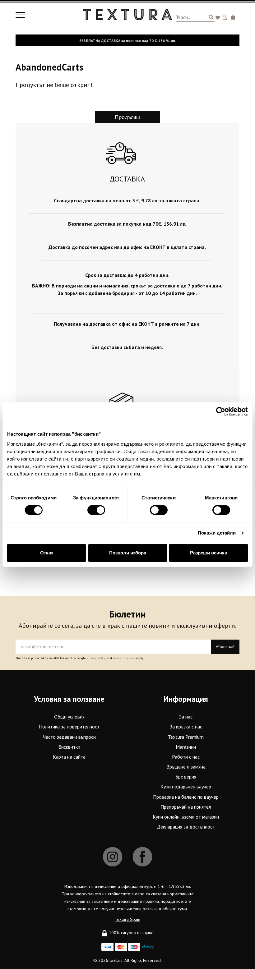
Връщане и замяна (186, 767)
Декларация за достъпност (186, 827)
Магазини (186, 747)
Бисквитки (69, 747)
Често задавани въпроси (69, 737)
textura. (116, 960)
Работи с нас (186, 757)
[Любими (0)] (219, 18)
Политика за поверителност (69, 726)
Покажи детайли (217, 532)
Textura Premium (186, 737)
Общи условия (69, 717)
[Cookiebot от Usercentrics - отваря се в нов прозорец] (220, 411)
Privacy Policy (96, 658)
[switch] (96, 510)
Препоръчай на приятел (185, 807)
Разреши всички (208, 552)
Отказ (46, 552)
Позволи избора (127, 552)
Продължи (127, 117)
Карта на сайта (69, 757)
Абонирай (225, 646)
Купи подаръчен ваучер (185, 786)
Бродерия (185, 777)
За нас (185, 717)
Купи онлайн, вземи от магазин (186, 817)
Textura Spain (127, 919)
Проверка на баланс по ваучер (186, 797)
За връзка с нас (186, 726)
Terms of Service (124, 658)
